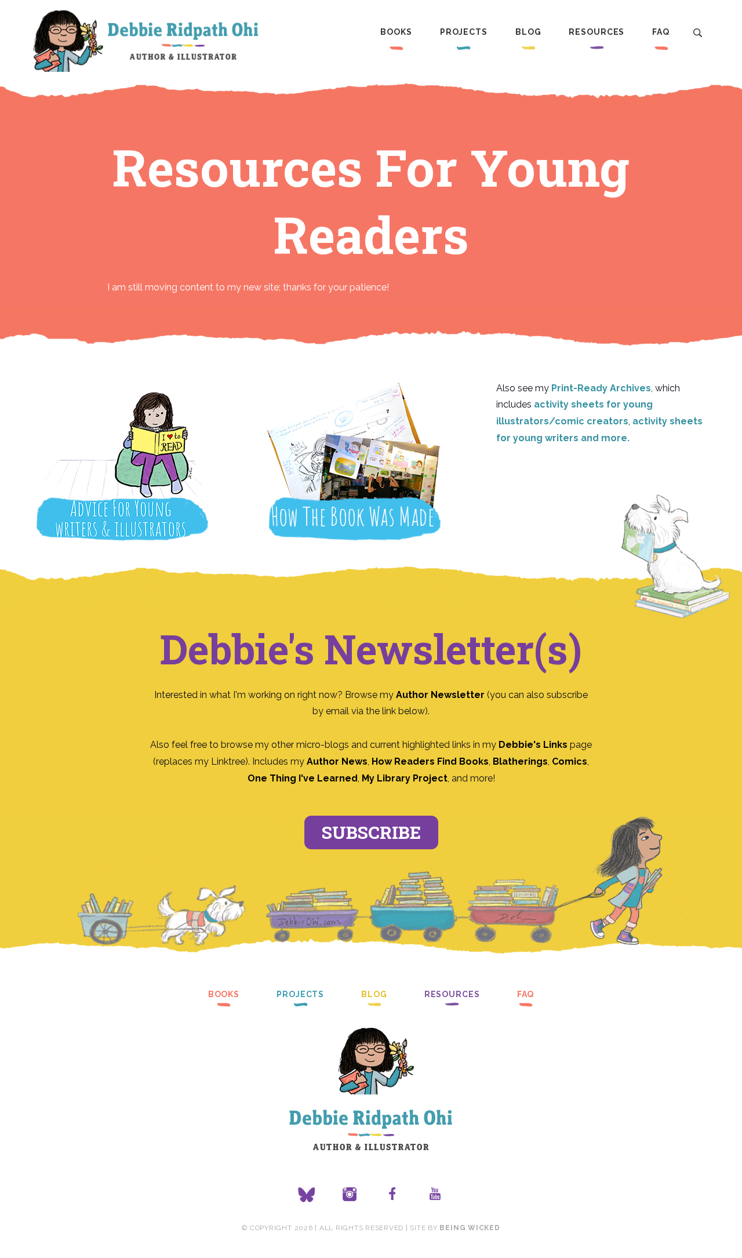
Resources (596, 32)
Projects (464, 32)
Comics (569, 761)
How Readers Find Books (430, 761)
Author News (337, 761)
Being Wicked (469, 1228)
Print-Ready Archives (601, 388)
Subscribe (371, 832)
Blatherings (520, 761)
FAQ (661, 32)
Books (396, 32)
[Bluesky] (306, 1194)
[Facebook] (392, 1194)
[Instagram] (349, 1194)
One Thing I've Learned (303, 778)
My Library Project (405, 778)
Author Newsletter (441, 694)
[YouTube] (435, 1194)
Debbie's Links (533, 744)
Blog (528, 32)
